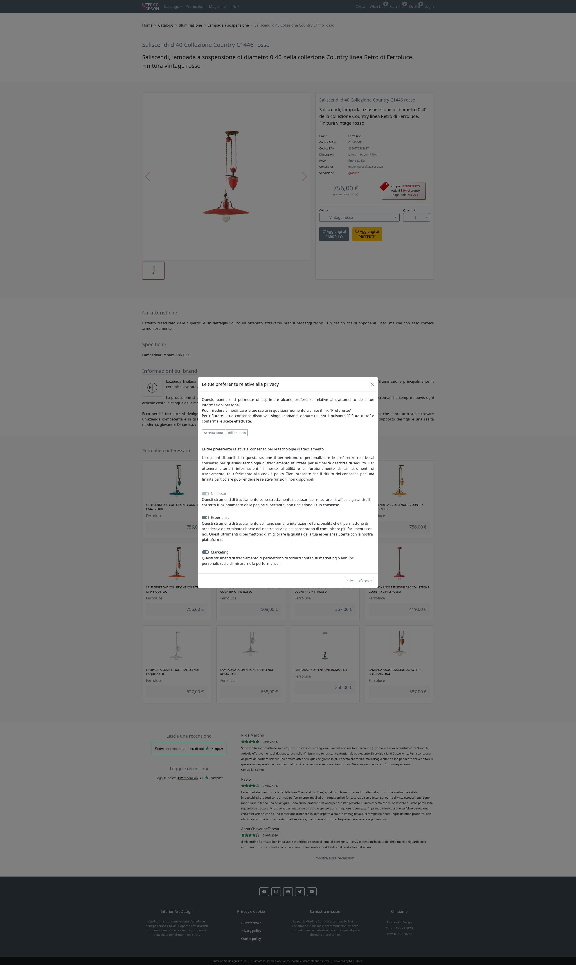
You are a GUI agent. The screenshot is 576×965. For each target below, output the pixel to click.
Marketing (220, 552)
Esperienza (220, 517)
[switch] (205, 517)
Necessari (219, 493)
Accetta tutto (213, 433)
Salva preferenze (359, 581)
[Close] (372, 384)
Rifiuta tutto (237, 433)
